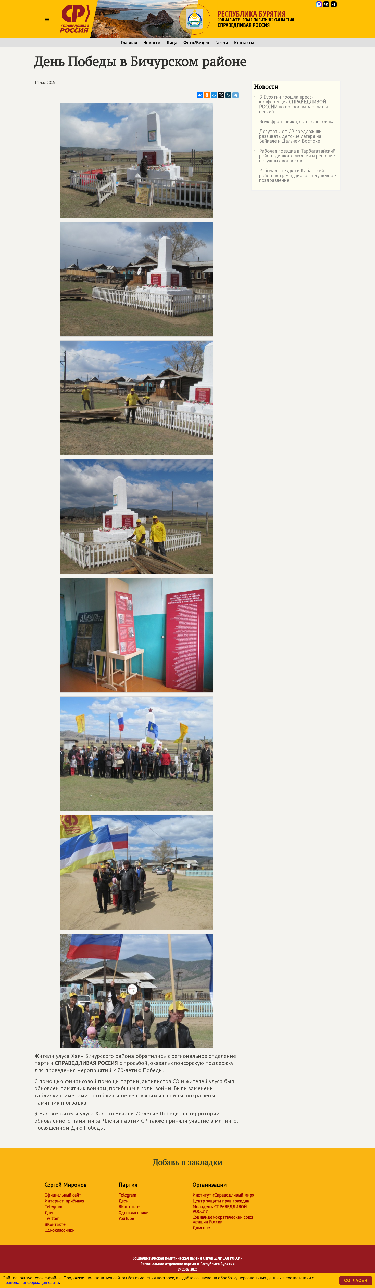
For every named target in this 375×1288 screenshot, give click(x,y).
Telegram (53, 1206)
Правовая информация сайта (31, 1282)
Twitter (52, 1218)
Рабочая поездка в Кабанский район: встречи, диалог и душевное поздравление (295, 175)
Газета (221, 42)
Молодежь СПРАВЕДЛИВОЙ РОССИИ (220, 1209)
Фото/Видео (196, 42)
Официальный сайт (63, 1195)
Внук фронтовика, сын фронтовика (294, 122)
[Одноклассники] (207, 95)
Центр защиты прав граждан (221, 1201)
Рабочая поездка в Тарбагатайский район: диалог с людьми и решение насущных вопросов (294, 156)
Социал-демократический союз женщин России (223, 1219)
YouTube (126, 1218)
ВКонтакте (55, 1224)
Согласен (355, 1280)
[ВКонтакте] (200, 95)
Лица (172, 42)
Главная (129, 42)
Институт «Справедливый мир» (223, 1195)
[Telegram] (235, 95)
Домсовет (202, 1227)
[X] (221, 95)
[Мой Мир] (214, 95)
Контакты (244, 42)
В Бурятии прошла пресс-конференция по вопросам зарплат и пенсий (291, 104)
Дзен (49, 1212)
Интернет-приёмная (64, 1201)
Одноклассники (59, 1230)
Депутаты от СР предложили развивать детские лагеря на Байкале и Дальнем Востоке (288, 136)
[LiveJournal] (228, 95)
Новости (151, 42)
